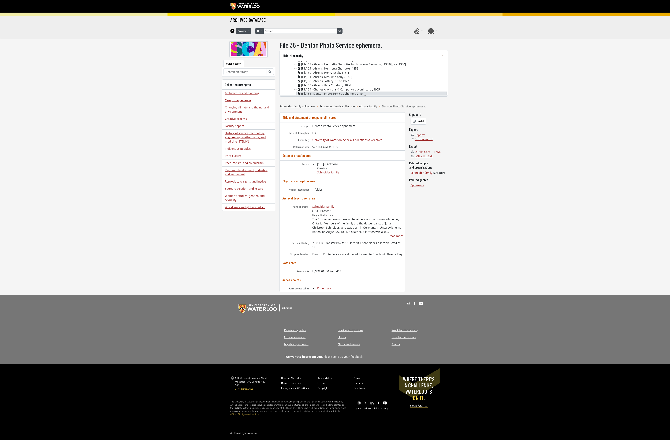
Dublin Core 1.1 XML (428, 152)
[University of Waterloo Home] (245, 6)
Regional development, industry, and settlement (246, 172)
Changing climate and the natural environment (247, 110)
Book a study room (350, 330)
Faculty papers (234, 126)
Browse (242, 31)
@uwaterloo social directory (372, 408)
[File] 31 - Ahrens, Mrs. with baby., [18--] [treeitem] (326, 77)
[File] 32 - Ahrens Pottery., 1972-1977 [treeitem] (325, 81)
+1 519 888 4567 (244, 389)
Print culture (233, 156)
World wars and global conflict (245, 207)
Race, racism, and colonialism (244, 163)
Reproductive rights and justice (245, 181)
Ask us (396, 344)
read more (396, 236)
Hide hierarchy (292, 55)
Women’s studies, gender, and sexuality (245, 198)
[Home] (232, 31)
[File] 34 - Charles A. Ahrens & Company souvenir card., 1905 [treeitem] (340, 89)
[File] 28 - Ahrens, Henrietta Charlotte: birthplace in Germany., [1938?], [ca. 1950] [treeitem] (353, 64)
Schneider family (328, 172)
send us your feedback (347, 357)
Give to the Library (404, 337)
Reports (420, 135)
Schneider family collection (337, 106)
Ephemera (324, 288)
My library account (296, 344)
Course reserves (295, 337)
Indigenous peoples (238, 149)
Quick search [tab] (233, 63)
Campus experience (238, 100)
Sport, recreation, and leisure (244, 189)
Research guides (295, 330)
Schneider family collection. (297, 106)
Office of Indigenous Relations (244, 414)
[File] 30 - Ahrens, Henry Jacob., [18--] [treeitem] (325, 73)
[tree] (364, 78)
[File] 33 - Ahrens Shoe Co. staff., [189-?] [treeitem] (326, 85)
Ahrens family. (368, 106)
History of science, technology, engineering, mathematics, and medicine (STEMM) (245, 137)
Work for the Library (405, 330)
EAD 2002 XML (424, 156)
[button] (418, 31)
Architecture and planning (242, 93)
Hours (342, 337)
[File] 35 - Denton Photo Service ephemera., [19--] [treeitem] (333, 94)
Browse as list (424, 139)
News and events (349, 344)
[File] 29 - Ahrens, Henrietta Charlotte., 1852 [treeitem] (329, 68)
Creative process (236, 119)
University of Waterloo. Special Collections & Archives (347, 140)
